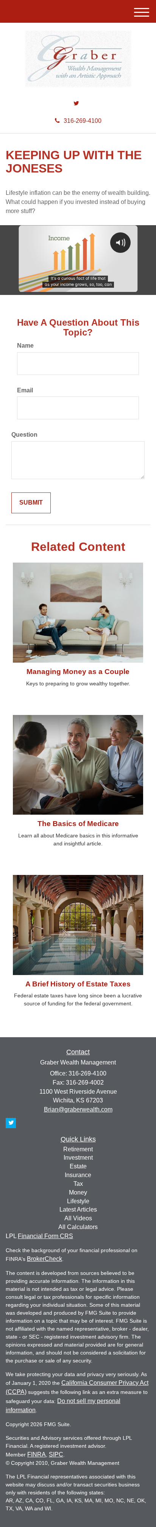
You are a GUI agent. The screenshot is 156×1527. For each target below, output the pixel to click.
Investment (78, 1157)
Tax (78, 1184)
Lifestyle (78, 1201)
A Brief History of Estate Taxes (78, 984)
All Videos (78, 1218)
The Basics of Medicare (78, 824)
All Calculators (78, 1227)
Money (78, 1192)
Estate (78, 1166)
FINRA (36, 1454)
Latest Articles (78, 1209)
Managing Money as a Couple (78, 672)
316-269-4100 (82, 121)
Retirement (78, 1149)
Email (25, 390)
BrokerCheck (44, 1259)
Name (25, 345)
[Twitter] (76, 103)
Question (24, 434)
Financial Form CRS (45, 1236)
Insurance (78, 1175)
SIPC (56, 1454)
